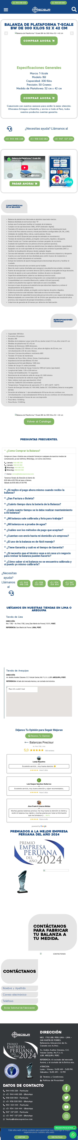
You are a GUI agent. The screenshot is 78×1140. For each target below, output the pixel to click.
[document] (39, 570)
